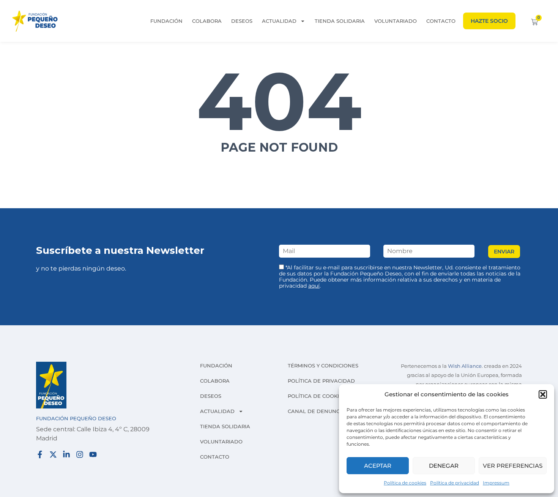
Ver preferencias (512, 465)
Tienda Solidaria (340, 21)
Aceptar (377, 465)
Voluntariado (395, 21)
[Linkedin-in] (66, 454)
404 (279, 101)
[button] (543, 394)
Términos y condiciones (323, 365)
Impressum (496, 483)
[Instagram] (80, 454)
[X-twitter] (53, 454)
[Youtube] (93, 454)
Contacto (441, 21)
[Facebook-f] (40, 454)
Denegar (444, 465)
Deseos (241, 21)
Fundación (166, 21)
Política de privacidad (454, 483)
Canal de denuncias (318, 411)
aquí (314, 285)
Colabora (207, 21)
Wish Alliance (465, 366)
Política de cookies (405, 483)
